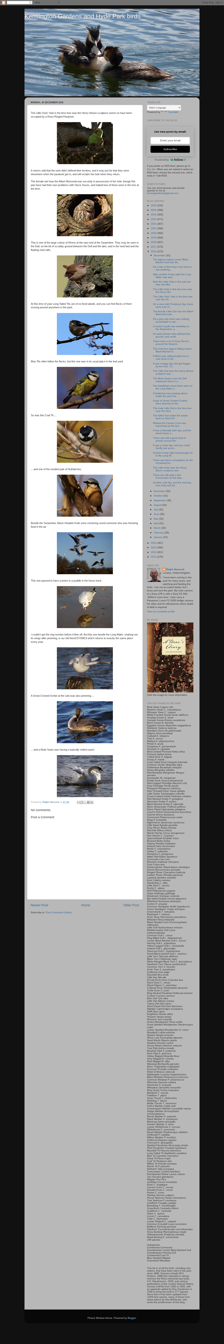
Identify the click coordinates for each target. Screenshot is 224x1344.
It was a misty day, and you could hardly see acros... (171, 446)
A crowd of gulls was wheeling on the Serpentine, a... (171, 327)
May (156, 519)
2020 (154, 233)
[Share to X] (85, 802)
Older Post (131, 905)
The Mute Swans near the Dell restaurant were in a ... (170, 380)
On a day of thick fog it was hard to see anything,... (172, 268)
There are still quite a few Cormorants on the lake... (168, 476)
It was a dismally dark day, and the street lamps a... (172, 432)
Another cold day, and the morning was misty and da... (172, 484)
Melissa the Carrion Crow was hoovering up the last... (169, 424)
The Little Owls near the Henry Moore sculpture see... (170, 469)
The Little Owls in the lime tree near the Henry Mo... (172, 290)
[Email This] (78, 802)
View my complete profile (161, 611)
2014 (154, 547)
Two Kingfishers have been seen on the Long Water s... (172, 387)
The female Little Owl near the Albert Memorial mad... (173, 313)
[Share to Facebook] (88, 802)
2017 (154, 246)
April (156, 523)
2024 (154, 214)
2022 (154, 224)
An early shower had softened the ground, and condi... (171, 335)
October (158, 495)
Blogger (132, 1318)
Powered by (162, 159)
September (160, 500)
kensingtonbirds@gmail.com (162, 193)
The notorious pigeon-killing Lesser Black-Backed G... (172, 350)
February (159, 532)
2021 (154, 228)
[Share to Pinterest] (92, 802)
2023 (154, 219)
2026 (154, 205)
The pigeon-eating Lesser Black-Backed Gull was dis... (171, 261)
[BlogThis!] (82, 802)
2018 (154, 242)
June (157, 514)
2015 (154, 543)
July (156, 509)
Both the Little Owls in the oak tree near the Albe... (172, 283)
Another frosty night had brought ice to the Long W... (173, 454)
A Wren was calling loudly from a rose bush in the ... (171, 357)
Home (85, 905)
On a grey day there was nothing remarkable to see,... (171, 320)
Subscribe (170, 149)
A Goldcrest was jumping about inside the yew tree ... (170, 394)
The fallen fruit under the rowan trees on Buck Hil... (170, 417)
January (158, 537)
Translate (173, 112)
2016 (154, 251)
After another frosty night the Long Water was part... (172, 276)
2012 (154, 556)
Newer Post (39, 905)
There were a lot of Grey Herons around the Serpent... (171, 342)
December (160, 255)
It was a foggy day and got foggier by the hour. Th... (172, 365)
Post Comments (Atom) (59, 912)
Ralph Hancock (175, 569)
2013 (154, 552)
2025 (154, 210)
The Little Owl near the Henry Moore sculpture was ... (173, 372)
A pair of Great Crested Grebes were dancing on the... (170, 402)
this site (151, 169)
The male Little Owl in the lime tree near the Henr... (172, 409)
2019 (154, 237)
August (158, 505)
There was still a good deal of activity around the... (169, 439)
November (160, 491)
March (157, 528)
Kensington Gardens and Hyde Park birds (82, 16)
